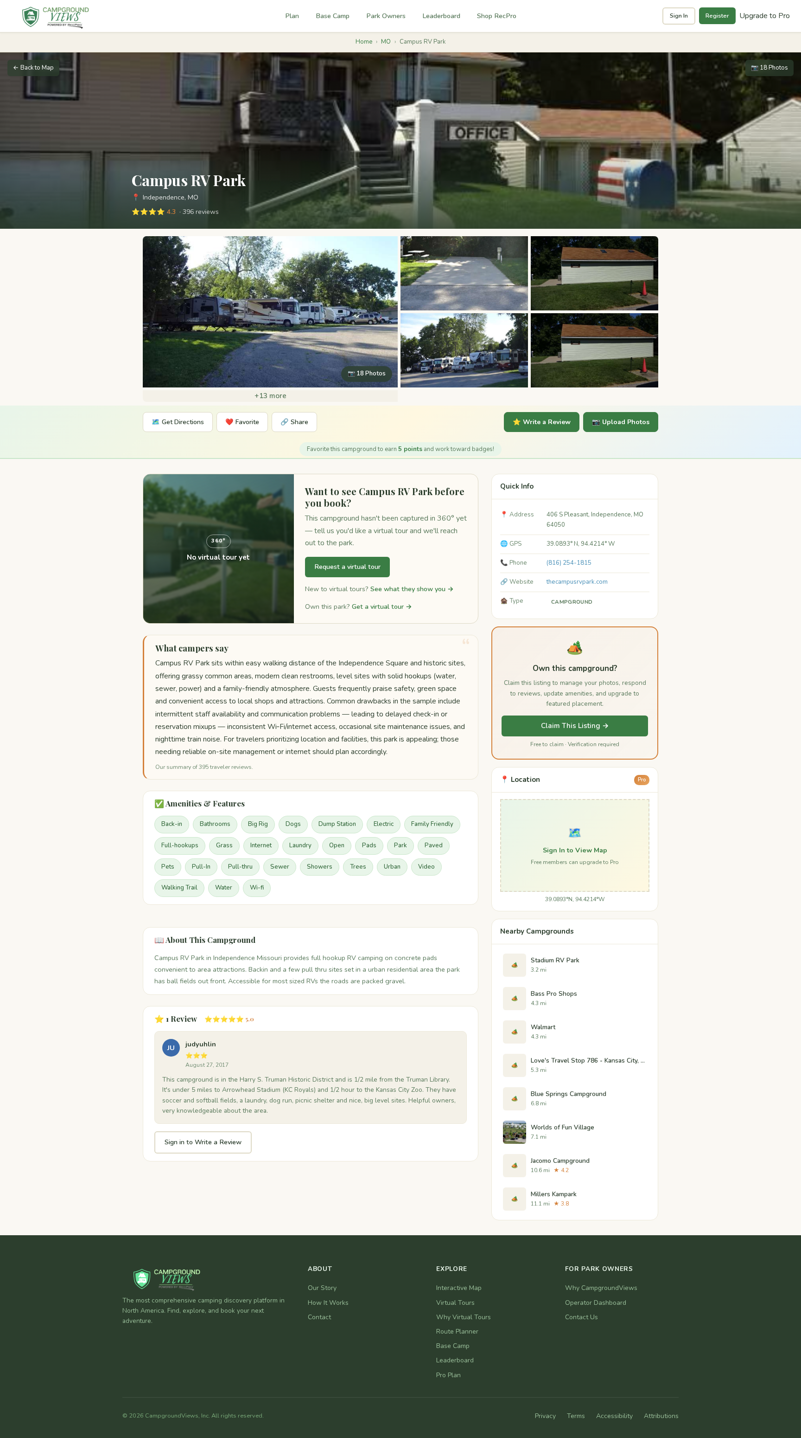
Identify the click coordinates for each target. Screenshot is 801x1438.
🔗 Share (294, 422)
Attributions (661, 1416)
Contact (319, 1317)
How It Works (328, 1302)
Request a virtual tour (347, 566)
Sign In (679, 16)
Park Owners (386, 15)
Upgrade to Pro (764, 16)
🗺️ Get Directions (178, 422)
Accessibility (614, 1416)
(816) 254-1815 (569, 563)
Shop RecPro (496, 15)
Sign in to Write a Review (203, 1142)
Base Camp (333, 15)
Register (717, 16)
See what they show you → (412, 588)
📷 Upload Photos (620, 422)
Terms (576, 1416)
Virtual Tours (455, 1302)
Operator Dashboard (595, 1302)
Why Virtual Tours (463, 1317)
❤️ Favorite (242, 422)
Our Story (322, 1287)
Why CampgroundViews (601, 1287)
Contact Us (581, 1317)
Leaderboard (441, 15)
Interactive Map (459, 1287)
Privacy (545, 1416)
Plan (292, 15)
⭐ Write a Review (542, 422)
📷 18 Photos (769, 68)
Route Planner (457, 1331)
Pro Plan (448, 1375)
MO (386, 42)
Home (364, 42)
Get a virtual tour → (382, 606)
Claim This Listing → (575, 725)
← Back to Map (33, 68)
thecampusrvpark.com (577, 582)
